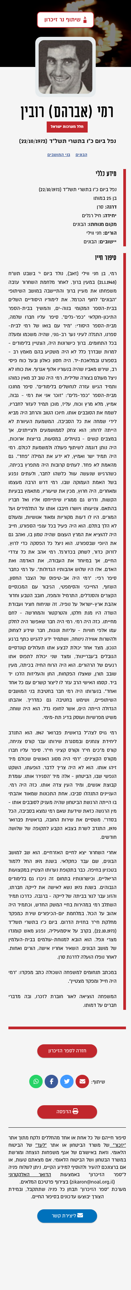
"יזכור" (119, 1145)
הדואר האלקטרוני (29, 1175)
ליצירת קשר (64, 1216)
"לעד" (41, 1145)
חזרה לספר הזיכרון (67, 1051)
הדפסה (64, 1112)
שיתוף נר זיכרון (62, 19)
